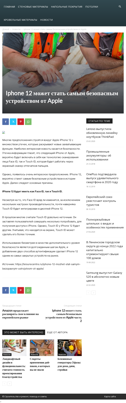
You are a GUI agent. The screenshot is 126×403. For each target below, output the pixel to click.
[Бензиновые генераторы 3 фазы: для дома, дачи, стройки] (70, 347)
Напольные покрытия (66, 6)
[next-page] (10, 384)
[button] (120, 6)
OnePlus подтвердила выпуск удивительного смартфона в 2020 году (102, 178)
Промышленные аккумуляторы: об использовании (98, 155)
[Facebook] (5, 121)
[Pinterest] (20, 121)
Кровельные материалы (20, 19)
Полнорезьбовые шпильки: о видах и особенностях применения (105, 223)
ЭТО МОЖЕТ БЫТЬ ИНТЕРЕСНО (23, 332)
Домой (5, 29)
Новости (46, 19)
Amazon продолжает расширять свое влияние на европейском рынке (20, 314)
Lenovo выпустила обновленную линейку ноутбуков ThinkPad (102, 133)
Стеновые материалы (33, 6)
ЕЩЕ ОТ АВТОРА (57, 332)
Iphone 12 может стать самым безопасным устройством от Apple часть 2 (63, 316)
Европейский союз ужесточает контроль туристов (101, 201)
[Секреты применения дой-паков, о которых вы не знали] (42, 347)
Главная (9, 6)
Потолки (91, 6)
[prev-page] (4, 384)
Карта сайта (110, 396)
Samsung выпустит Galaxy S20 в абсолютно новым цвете (104, 276)
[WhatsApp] (28, 121)
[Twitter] (13, 121)
